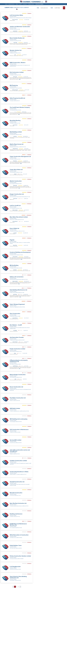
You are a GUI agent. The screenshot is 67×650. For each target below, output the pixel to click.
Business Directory (11, 4)
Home (6, 4)
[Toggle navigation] (46, 1)
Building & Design (31, 4)
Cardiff (20, 4)
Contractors (25, 4)
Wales (17, 4)
